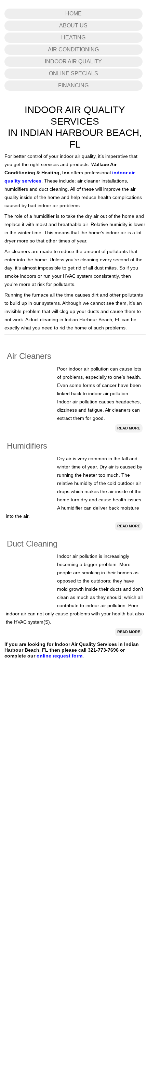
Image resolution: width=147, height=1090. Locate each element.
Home (73, 108)
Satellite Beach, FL (74, 952)
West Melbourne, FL (68, 963)
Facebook (97, 815)
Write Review (100, 852)
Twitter (93, 827)
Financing (73, 180)
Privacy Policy (25, 912)
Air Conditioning (73, 144)
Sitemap (19, 932)
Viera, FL (12, 963)
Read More (128, 522)
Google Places (25, 892)
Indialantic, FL (108, 952)
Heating (73, 132)
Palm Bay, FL (91, 957)
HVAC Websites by (65, 992)
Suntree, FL (34, 963)
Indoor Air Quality (73, 156)
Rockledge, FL (120, 957)
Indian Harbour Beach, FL (28, 952)
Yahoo (93, 839)
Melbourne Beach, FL (24, 957)
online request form (59, 750)
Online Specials (73, 168)
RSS (92, 864)
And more (129, 971)
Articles (18, 902)
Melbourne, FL (61, 957)
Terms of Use (24, 922)
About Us (73, 120)
